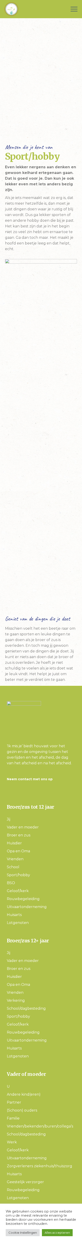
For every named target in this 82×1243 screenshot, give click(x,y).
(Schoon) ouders (22, 1110)
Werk (12, 1142)
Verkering (16, 1000)
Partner (14, 1102)
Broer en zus (18, 835)
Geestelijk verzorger (25, 1182)
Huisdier (14, 843)
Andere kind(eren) (24, 1094)
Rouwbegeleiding (23, 899)
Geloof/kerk (18, 891)
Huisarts (14, 915)
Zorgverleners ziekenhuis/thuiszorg (39, 1166)
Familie (13, 1118)
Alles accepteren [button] (57, 1232)
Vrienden (15, 859)
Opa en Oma (18, 851)
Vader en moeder (23, 827)
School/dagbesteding (26, 1008)
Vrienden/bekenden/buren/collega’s (40, 1126)
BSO (11, 883)
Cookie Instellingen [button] (22, 1232)
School (13, 867)
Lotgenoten (18, 923)
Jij (8, 819)
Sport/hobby (18, 875)
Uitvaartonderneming (27, 907)
